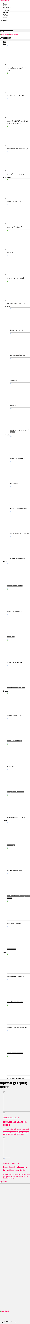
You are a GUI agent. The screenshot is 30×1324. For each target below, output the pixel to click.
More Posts (3, 1181)
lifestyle (5, 14)
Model (8, 9)
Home (5, 4)
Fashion (9, 11)
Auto (4, 5)
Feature (5, 12)
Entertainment (7, 7)
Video (5, 17)
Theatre (5, 16)
